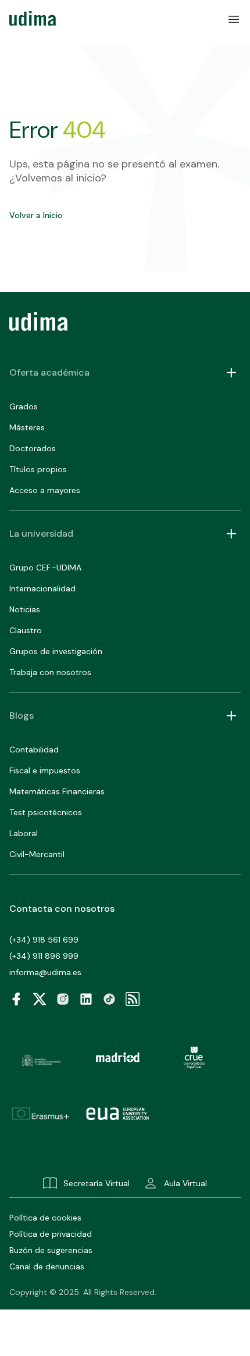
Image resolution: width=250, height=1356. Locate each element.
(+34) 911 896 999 (43, 956)
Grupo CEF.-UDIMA (45, 567)
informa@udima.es (45, 972)
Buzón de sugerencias (50, 1250)
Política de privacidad (50, 1234)
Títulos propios (38, 469)
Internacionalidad (42, 588)
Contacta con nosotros (62, 908)
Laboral (23, 833)
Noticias (24, 609)
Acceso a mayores (44, 490)
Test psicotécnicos (45, 812)
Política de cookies (45, 1217)
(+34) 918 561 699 (43, 939)
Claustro (25, 630)
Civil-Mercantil (37, 854)
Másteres (27, 427)
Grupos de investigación (55, 651)
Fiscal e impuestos (44, 770)
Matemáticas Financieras (57, 791)
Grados (23, 406)
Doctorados (32, 448)
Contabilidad (34, 749)
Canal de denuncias (46, 1266)
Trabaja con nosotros (50, 672)
